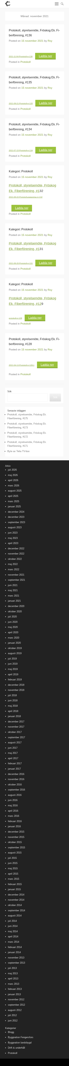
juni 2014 (12, 926)
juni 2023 (12, 532)
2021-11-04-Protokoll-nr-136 (21, 56)
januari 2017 (14, 768)
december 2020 (16, 606)
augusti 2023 (15, 527)
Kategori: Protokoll (21, 171)
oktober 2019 (15, 648)
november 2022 (16, 553)
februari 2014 (15, 947)
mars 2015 (13, 879)
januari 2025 (14, 506)
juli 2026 (12, 469)
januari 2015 (14, 889)
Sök (9, 391)
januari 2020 (14, 642)
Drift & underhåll (16, 1047)
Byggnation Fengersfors (20, 1037)
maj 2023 (13, 538)
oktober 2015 (15, 842)
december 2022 (16, 548)
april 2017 (13, 758)
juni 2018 (12, 700)
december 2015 (16, 831)
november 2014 (16, 899)
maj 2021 (13, 590)
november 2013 (16, 957)
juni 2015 (12, 863)
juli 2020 (12, 616)
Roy (50, 40)
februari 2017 (15, 763)
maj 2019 (13, 669)
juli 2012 (12, 1015)
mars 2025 (13, 501)
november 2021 (16, 574)
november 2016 (16, 779)
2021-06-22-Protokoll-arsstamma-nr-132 (26, 197)
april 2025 (13, 496)
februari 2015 (15, 884)
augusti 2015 (15, 852)
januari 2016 (14, 826)
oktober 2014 (15, 905)
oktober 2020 (15, 611)
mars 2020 (13, 637)
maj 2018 (13, 705)
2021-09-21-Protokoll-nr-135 (21, 103)
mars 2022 (13, 569)
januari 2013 (14, 994)
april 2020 (13, 632)
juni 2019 (12, 663)
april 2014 (13, 936)
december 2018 (16, 685)
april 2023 (13, 543)
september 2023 (16, 522)
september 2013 (16, 962)
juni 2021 (12, 585)
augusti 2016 (15, 795)
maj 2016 (13, 805)
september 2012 (16, 1004)
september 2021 (16, 580)
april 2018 (13, 711)
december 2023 (16, 517)
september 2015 (16, 847)
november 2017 (16, 726)
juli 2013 (12, 968)
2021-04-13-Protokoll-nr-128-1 (21, 365)
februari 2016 (15, 821)
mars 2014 (13, 941)
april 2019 (13, 674)
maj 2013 (13, 973)
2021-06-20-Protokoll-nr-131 (21, 263)
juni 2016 (12, 800)
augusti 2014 (15, 915)
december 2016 (16, 774)
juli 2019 (12, 658)
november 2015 (16, 837)
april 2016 (13, 810)
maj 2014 (13, 931)
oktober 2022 (15, 559)
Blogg (11, 1032)
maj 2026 (13, 475)
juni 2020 (12, 622)
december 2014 (16, 894)
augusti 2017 (15, 742)
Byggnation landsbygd (19, 1042)
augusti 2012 (15, 1010)
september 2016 (16, 789)
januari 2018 (14, 716)
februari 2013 (15, 989)
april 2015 (13, 873)
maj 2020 (13, 627)
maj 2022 (13, 564)
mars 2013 (13, 983)
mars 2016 (13, 816)
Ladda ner (45, 56)
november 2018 (16, 690)
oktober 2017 (15, 732)
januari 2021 (14, 600)
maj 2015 (13, 868)
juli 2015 (12, 858)
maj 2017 (13, 753)
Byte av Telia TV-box (18, 451)
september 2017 (16, 737)
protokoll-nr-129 (15, 318)
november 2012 (16, 999)
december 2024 (16, 511)
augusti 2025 (15, 490)
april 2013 (13, 978)
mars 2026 (13, 485)
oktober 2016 (15, 784)
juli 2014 (12, 921)
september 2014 (16, 910)
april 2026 (13, 480)
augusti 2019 (15, 653)
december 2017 (16, 721)
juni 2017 (12, 747)
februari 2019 (15, 679)
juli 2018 (12, 695)
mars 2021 (13, 595)
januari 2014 (14, 952)
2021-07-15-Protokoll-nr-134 (21, 150)
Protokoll (25, 61)
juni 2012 (12, 1020)
